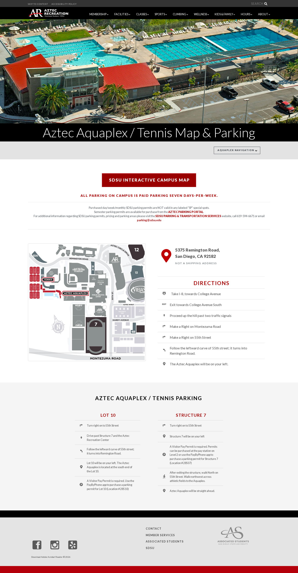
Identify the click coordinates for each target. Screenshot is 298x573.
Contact (153, 528)
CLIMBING (180, 14)
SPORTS (160, 14)
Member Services (160, 535)
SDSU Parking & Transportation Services (188, 216)
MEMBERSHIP (98, 14)
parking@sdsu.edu (149, 220)
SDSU (150, 548)
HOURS (246, 14)
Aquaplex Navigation (236, 150)
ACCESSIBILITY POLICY (64, 4)
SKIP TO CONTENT (38, 4)
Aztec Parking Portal (185, 212)
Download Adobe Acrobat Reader (47, 557)
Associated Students (165, 541)
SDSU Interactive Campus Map (149, 179)
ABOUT (263, 14)
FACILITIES (121, 14)
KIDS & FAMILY (224, 14)
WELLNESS (200, 14)
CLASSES (141, 14)
